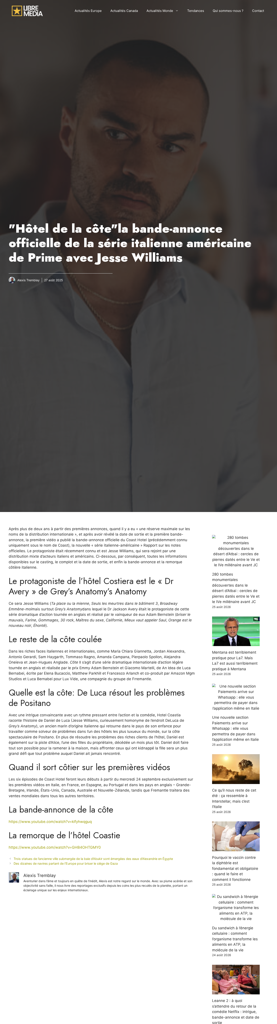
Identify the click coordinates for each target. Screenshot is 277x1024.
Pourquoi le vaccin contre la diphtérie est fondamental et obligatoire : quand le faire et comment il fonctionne (235, 868)
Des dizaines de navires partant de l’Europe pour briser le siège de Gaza (66, 863)
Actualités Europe (88, 11)
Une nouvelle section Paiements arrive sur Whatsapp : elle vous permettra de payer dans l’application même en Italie (235, 728)
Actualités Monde (160, 11)
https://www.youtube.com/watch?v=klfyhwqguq (50, 821)
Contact (258, 11)
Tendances (195, 11)
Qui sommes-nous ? (228, 11)
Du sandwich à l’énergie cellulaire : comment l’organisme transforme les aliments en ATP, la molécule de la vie (235, 939)
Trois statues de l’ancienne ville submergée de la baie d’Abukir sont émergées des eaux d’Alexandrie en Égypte (93, 859)
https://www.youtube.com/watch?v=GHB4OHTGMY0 (55, 847)
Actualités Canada (124, 11)
